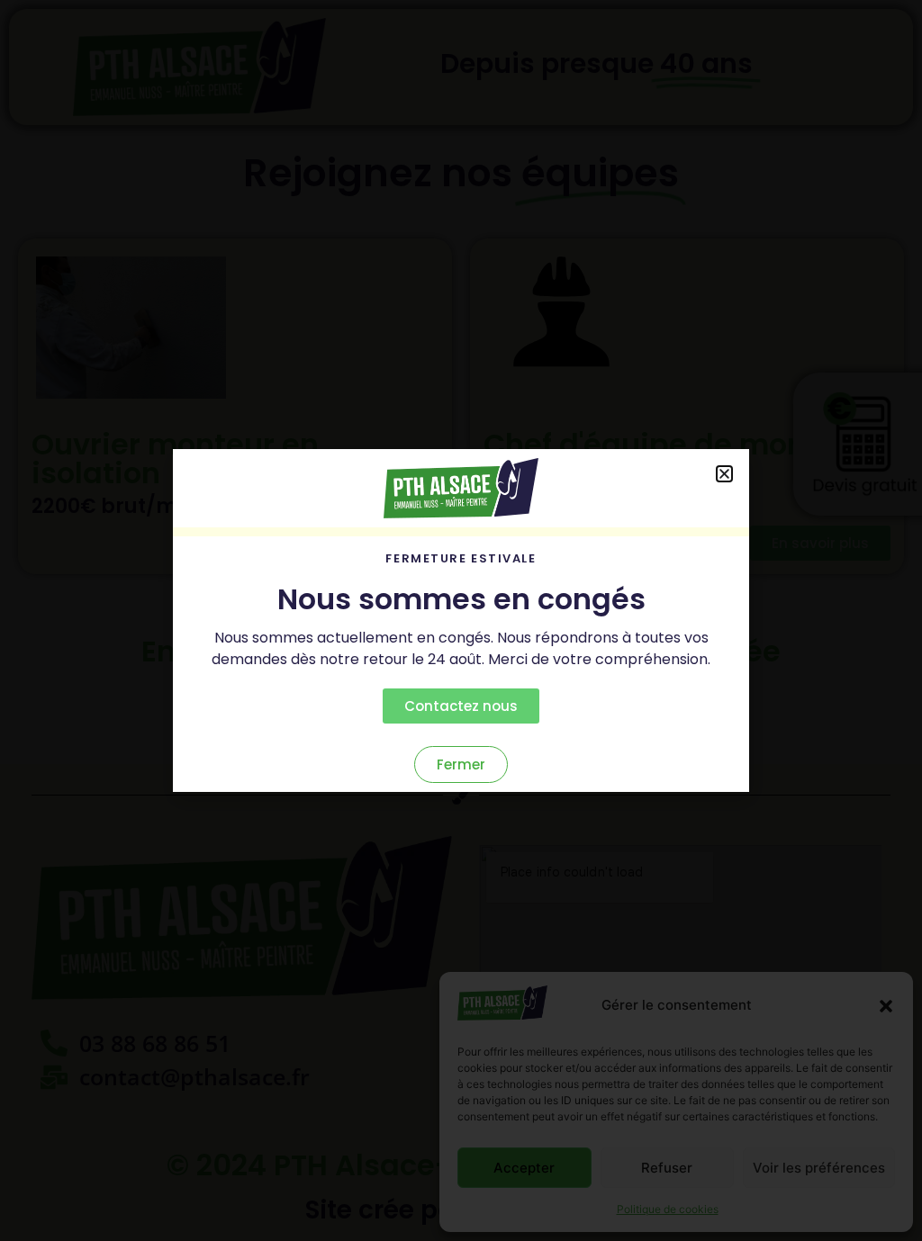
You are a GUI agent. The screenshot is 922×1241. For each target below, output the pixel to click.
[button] (886, 1006)
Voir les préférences (819, 1167)
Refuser (666, 1167)
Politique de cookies (668, 1209)
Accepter (524, 1167)
